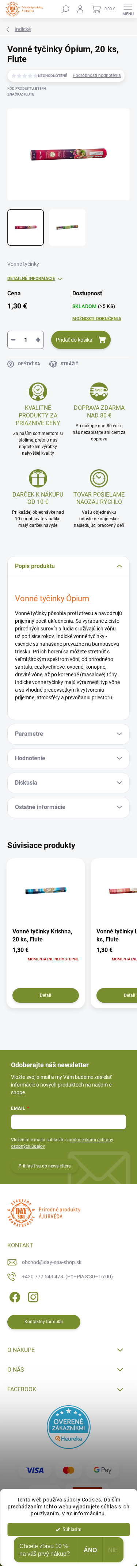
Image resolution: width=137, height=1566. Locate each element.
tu (101, 1513)
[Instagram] (32, 1296)
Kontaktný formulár (43, 1321)
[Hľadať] (65, 9)
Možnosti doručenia (96, 318)
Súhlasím (71, 1529)
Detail (45, 995)
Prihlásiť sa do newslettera (45, 1166)
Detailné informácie (31, 278)
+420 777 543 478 (67, 1276)
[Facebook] (13, 1296)
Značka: (20, 94)
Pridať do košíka (74, 340)
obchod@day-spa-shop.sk (51, 1262)
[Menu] (128, 9)
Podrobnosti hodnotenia (97, 75)
